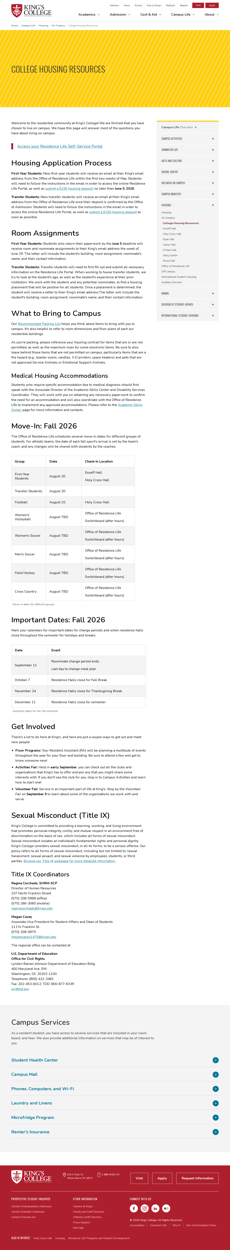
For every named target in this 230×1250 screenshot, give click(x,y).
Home (14, 25)
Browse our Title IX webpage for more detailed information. (70, 861)
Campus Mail (24, 1074)
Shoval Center (169, 172)
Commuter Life (169, 150)
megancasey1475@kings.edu (33, 937)
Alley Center (170, 255)
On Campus (58, 25)
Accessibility (137, 1225)
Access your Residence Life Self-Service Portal (60, 146)
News (127, 5)
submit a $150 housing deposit (69, 188)
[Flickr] (166, 1208)
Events (138, 5)
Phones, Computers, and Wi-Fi (42, 1089)
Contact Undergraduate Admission (31, 1206)
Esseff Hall (169, 228)
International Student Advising (180, 316)
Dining (165, 293)
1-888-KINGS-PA (111, 1174)
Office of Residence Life (175, 266)
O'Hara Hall (169, 250)
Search (184, 5)
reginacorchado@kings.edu (32, 908)
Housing (43, 25)
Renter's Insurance (30, 1132)
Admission (118, 14)
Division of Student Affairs (177, 304)
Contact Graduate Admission (28, 1212)
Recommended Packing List (39, 324)
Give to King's (154, 5)
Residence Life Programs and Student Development (98, 1238)
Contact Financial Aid (23, 1217)
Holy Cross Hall (172, 234)
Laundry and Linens (31, 1103)
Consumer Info (158, 1225)
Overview (186, 127)
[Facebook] (134, 1208)
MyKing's (170, 5)
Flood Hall (169, 261)
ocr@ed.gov (20, 989)
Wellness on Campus (173, 183)
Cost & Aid (149, 14)
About (210, 14)
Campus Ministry (171, 194)
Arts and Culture (171, 161)
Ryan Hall (168, 239)
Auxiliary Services (171, 282)
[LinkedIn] (155, 1208)
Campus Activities (171, 139)
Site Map (78, 1228)
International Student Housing (178, 277)
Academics (87, 14)
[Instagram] (145, 1208)
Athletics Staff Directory (87, 1217)
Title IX (176, 1225)
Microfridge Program (32, 1117)
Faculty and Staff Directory (88, 1212)
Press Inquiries (81, 1222)
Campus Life (181, 14)
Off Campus (168, 271)
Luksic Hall (169, 245)
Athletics (114, 5)
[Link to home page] (31, 11)
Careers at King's (83, 1206)
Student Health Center (34, 1060)
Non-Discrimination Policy (201, 1225)
